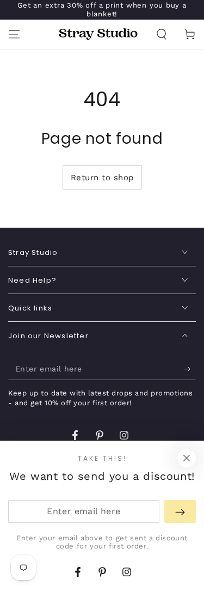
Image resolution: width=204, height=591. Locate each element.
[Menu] (14, 34)
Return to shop (102, 177)
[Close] (187, 458)
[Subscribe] (189, 369)
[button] (161, 34)
